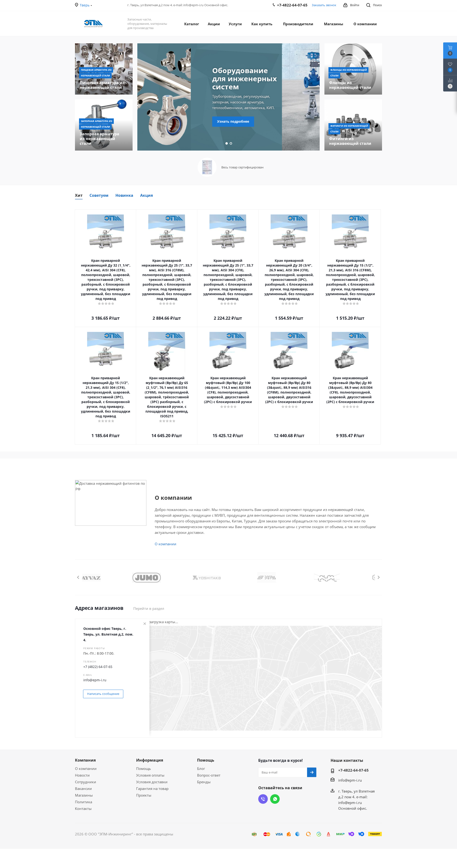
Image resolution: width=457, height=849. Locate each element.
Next (378, 577)
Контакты (83, 808)
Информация (149, 760)
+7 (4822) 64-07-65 (97, 666)
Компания (85, 760)
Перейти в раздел (148, 608)
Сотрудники (85, 781)
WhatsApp (275, 799)
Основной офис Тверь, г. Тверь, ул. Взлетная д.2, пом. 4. (108, 634)
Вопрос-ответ (208, 775)
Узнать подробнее (179, 121)
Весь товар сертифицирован (242, 167)
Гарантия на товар (152, 788)
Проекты (143, 795)
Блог (201, 768)
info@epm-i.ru (94, 680)
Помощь (143, 768)
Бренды (204, 781)
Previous (78, 577)
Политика (83, 801)
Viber (263, 799)
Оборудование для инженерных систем (191, 78)
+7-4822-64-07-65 (353, 770)
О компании (165, 543)
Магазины (84, 795)
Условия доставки (152, 781)
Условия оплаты (150, 775)
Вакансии (83, 788)
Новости (82, 775)
